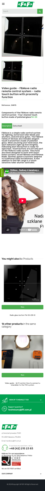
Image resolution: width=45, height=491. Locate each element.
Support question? (15, 407)
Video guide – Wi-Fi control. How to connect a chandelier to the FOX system (22, 384)
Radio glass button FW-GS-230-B (22, 315)
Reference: (6, 105)
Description (7, 126)
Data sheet (17, 126)
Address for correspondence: (13, 454)
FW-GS (34, 117)
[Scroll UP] (42, 488)
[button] (22, 307)
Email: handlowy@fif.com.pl (11, 441)
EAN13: (13, 105)
